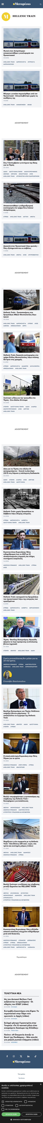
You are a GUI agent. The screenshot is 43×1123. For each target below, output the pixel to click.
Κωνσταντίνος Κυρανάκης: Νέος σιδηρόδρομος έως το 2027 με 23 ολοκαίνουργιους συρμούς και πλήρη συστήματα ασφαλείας (18, 555)
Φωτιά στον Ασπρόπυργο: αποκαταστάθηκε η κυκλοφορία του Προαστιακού (18, 53)
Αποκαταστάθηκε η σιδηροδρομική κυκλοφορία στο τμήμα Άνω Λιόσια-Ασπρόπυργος (18, 208)
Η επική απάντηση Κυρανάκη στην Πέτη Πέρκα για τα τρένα (20, 757)
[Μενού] (3, 4)
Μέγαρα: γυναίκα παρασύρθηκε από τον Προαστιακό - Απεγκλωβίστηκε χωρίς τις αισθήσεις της (20, 96)
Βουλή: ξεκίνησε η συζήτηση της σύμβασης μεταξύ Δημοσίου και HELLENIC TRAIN (21, 885)
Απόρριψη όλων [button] (31, 1114)
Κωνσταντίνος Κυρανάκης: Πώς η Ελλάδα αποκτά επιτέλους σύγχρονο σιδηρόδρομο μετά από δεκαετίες (21, 931)
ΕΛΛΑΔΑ (14, 1007)
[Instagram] (14, 1056)
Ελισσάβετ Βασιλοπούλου (14, 681)
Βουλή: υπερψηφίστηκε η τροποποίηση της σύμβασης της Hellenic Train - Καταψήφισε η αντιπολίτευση (21, 798)
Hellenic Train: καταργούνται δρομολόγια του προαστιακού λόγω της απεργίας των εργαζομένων (20, 599)
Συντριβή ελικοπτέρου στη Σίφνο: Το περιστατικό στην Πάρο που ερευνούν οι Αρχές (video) (21, 1013)
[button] (21, 1120)
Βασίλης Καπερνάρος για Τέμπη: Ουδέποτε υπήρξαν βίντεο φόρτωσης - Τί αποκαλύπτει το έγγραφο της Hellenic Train (21, 714)
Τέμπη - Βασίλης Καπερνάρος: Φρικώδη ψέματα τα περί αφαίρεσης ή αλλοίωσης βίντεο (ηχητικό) (20, 641)
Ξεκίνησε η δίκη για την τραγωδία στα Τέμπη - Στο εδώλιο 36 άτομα (19, 399)
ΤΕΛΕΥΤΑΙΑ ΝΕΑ (12, 993)
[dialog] (21, 1102)
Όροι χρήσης (21, 1074)
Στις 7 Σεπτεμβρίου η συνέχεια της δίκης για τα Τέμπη (20, 164)
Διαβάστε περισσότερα (28, 1097)
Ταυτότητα (21, 1078)
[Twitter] (21, 1056)
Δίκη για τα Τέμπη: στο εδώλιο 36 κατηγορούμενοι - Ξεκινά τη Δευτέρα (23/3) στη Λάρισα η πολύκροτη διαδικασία (21, 471)
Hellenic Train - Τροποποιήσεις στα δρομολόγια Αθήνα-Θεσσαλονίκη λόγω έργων (19, 314)
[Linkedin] (28, 1056)
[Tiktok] (35, 1056)
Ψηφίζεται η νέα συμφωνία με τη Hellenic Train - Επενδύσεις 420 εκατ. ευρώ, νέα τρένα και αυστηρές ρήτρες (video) (20, 843)
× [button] (40, 1084)
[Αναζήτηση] (40, 4)
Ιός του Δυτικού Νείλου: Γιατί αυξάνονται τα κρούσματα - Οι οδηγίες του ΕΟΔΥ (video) (18, 1001)
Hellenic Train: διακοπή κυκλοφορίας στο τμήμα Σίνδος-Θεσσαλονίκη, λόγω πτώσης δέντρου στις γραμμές (21, 357)
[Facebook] (7, 1056)
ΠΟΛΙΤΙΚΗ (14, 1030)
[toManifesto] (21, 4)
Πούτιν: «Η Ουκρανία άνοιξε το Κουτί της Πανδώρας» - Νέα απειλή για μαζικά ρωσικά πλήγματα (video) (21, 1037)
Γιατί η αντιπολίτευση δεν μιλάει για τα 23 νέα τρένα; (20, 659)
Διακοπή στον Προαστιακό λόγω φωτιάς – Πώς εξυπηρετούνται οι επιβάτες (20, 247)
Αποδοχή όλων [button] (11, 1114)
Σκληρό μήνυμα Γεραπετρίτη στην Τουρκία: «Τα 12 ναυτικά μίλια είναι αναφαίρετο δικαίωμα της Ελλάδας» (21, 1025)
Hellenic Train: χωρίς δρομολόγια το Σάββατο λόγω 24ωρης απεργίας (18, 512)
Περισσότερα (22, 957)
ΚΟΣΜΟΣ (14, 1042)
